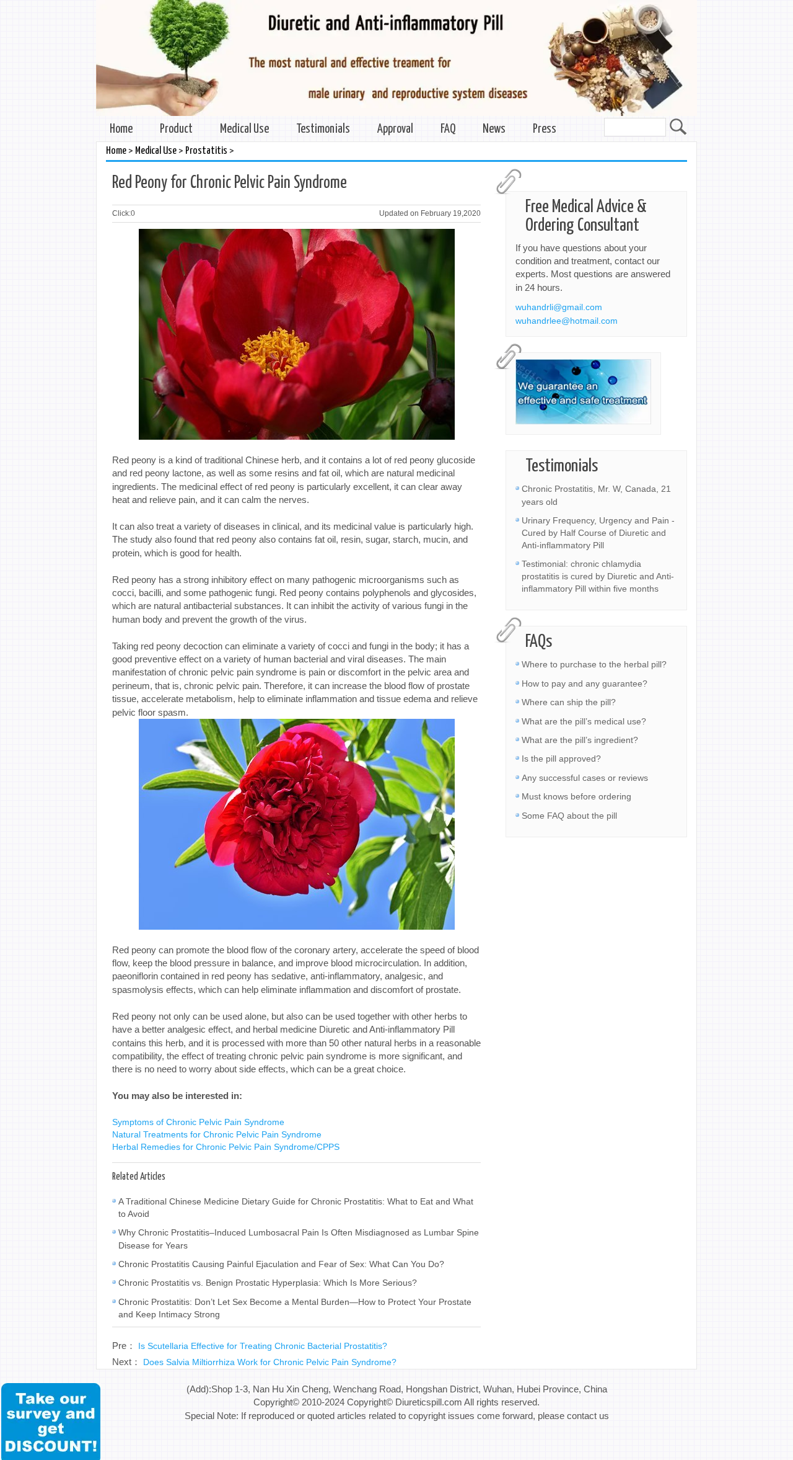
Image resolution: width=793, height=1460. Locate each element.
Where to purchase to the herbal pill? (594, 664)
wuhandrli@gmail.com (558, 307)
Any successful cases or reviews (585, 778)
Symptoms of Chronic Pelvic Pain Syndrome (198, 1122)
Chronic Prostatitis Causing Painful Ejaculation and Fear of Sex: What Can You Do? (281, 1264)
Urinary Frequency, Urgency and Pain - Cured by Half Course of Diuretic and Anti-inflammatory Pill (598, 532)
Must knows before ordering (576, 796)
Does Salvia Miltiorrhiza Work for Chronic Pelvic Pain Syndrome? (269, 1362)
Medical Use (244, 129)
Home (121, 129)
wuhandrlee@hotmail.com (566, 321)
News (494, 129)
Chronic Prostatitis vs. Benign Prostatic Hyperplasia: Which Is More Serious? (267, 1283)
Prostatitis (206, 151)
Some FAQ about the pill (569, 816)
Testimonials (323, 129)
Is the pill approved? (561, 758)
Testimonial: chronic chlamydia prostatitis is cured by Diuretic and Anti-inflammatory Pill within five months (598, 576)
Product (176, 129)
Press (544, 129)
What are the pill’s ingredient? (580, 740)
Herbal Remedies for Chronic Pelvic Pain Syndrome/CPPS (226, 1147)
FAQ (447, 129)
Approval (395, 129)
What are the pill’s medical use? (584, 721)
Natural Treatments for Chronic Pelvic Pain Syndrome (217, 1134)
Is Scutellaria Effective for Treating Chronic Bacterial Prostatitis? (262, 1346)
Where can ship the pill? (569, 702)
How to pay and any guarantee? (584, 683)
